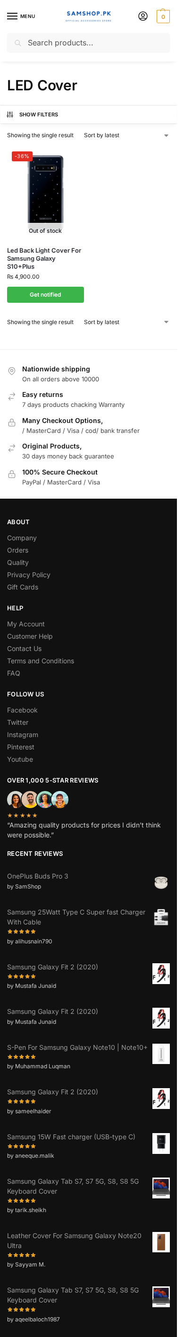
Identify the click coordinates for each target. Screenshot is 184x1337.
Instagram (22, 734)
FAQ (13, 673)
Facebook (22, 710)
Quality (18, 562)
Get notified (45, 294)
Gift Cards (22, 587)
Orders (17, 550)
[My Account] (143, 16)
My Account (26, 624)
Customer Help (30, 636)
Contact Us (24, 648)
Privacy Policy (28, 575)
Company (22, 538)
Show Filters (39, 114)
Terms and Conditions (40, 661)
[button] (162, 16)
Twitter (17, 722)
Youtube (20, 759)
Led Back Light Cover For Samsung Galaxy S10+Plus (44, 258)
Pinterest (20, 747)
